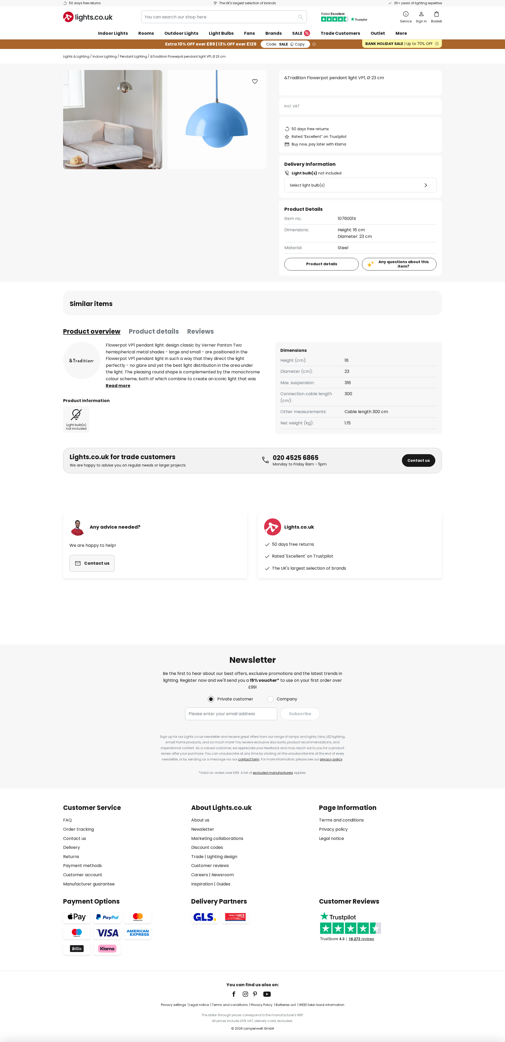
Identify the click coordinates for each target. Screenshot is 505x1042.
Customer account (82, 875)
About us (200, 820)
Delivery (71, 847)
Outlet (378, 33)
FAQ (67, 820)
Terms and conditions (341, 820)
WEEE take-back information (321, 1005)
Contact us (418, 460)
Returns (71, 857)
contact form (248, 759)
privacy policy (331, 759)
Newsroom (222, 875)
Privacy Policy (261, 1005)
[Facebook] (237, 994)
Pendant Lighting (133, 56)
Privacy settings (173, 1005)
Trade (197, 857)
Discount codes (207, 847)
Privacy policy (333, 829)
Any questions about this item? (403, 264)
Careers (199, 875)
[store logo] (88, 17)
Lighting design (222, 857)
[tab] (91, 332)
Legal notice (331, 838)
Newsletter (202, 829)
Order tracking (78, 829)
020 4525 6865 (296, 457)
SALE (297, 33)
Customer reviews (210, 866)
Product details (154, 331)
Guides (223, 884)
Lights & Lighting (76, 56)
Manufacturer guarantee (89, 884)
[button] (255, 81)
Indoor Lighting (105, 56)
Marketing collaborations (217, 838)
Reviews (200, 331)
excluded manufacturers (273, 772)
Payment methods (82, 866)
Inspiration (202, 884)
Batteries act (286, 1005)
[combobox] (224, 17)
